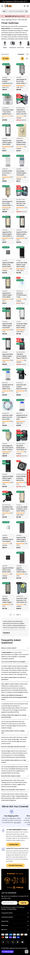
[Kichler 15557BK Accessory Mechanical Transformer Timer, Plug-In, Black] (22, 466)
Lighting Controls (11, 20)
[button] (2, 16)
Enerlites (5, 169)
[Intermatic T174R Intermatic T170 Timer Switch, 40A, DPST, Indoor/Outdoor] (22, 588)
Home (3, 20)
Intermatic (5, 108)
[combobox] (15, 11)
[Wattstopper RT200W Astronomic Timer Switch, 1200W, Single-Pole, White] (8, 69)
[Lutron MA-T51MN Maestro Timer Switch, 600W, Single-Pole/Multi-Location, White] (22, 313)
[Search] (26, 11)
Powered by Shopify (21, 948)
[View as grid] (22, 58)
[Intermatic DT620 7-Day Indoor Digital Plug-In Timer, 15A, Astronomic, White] (8, 99)
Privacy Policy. (12, 909)
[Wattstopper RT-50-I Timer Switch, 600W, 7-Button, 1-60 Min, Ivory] (8, 435)
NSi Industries (20, 108)
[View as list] (27, 58)
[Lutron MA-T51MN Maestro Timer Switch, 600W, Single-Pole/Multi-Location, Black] (22, 252)
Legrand (4, 77)
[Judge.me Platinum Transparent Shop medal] (7, 880)
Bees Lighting (10, 948)
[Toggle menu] (2, 6)
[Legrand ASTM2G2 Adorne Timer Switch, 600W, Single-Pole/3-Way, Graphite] (8, 557)
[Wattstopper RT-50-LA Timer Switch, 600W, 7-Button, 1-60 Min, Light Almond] (8, 191)
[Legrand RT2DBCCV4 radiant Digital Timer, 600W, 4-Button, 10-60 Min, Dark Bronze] (22, 557)
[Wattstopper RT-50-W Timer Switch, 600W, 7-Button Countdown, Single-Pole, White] (22, 69)
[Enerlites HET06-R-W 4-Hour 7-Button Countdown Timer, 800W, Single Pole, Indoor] (8, 160)
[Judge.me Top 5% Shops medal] (23, 880)
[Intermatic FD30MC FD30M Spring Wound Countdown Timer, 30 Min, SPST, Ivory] (22, 130)
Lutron (18, 260)
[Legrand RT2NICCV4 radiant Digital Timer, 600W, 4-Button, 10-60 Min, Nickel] (8, 588)
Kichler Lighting (21, 474)
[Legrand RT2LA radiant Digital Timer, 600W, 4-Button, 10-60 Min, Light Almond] (8, 221)
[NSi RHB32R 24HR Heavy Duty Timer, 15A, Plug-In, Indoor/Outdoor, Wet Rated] (8, 496)
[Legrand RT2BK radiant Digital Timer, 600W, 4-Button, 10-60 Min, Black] (22, 527)
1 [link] (10, 615)
